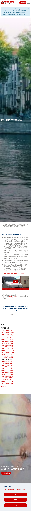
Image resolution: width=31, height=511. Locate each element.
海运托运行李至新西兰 (8, 361)
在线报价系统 (12, 297)
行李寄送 (4, 324)
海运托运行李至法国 (7, 341)
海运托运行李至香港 (7, 346)
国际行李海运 (5, 328)
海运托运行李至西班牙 (8, 370)
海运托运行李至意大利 (8, 353)
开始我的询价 (23, 2)
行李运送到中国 (6, 337)
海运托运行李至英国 (7, 384)
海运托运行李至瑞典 (7, 372)
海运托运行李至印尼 (7, 348)
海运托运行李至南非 (7, 366)
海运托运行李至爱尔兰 (8, 350)
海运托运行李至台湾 (7, 377)
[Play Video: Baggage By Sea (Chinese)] (15, 281)
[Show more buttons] (27, 289)
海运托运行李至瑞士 (7, 375)
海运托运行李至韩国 (7, 368)
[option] (15, 309)
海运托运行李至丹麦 (7, 339)
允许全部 (15, 494)
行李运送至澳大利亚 (7, 330)
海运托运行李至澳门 (7, 355)
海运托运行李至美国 (7, 381)
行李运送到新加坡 (7, 364)
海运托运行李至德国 (7, 344)
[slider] (15, 289)
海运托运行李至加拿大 (8, 335)
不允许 (15, 499)
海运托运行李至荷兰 (7, 359)
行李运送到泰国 (6, 379)
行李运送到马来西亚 (7, 357)
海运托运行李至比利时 (8, 333)
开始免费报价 (6, 473)
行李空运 (3, 386)
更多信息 (15, 505)
